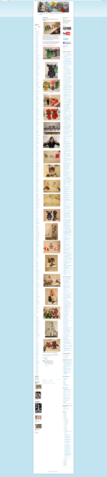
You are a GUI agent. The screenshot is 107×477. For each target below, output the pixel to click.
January (65, 458)
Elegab (37, 330)
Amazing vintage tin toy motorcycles (67, 435)
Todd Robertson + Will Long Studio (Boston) (67, 308)
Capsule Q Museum (37, 64)
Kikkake (37, 341)
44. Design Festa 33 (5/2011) (67, 207)
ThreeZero (37, 272)
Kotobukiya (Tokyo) (66, 319)
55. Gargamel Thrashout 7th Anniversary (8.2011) (67, 188)
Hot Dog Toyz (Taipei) (66, 290)
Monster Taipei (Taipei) (66, 281)
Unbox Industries (37, 293)
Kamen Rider (37, 142)
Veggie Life (37, 297)
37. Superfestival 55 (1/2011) (67, 219)
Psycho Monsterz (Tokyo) (66, 296)
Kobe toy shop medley (66, 334)
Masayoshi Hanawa (37, 170)
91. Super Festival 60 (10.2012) (67, 131)
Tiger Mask (37, 273)
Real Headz (37, 222)
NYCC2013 (37, 198)
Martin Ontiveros (37, 167)
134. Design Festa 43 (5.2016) (67, 62)
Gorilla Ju (37, 110)
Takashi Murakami (37, 262)
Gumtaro (37, 112)
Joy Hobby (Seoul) (65, 280)
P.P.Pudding (37, 204)
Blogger (57, 471)
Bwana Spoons (38, 59)
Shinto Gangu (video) (66, 335)
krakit (45, 359)
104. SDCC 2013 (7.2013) (66, 110)
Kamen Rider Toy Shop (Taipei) (67, 293)
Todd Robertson (38, 275)
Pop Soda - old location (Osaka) (67, 345)
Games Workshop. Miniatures (37, 98)
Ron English (37, 229)
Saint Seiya (37, 232)
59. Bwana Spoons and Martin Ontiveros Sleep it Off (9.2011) (67, 181)
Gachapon (37, 96)
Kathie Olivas (37, 143)
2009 (64, 463)
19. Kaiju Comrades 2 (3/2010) (67, 247)
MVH (36, 192)
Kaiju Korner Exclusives (37, 139)
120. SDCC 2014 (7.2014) (66, 82)
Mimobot (37, 181)
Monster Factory (37, 187)
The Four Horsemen (37, 269)
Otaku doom (37, 203)
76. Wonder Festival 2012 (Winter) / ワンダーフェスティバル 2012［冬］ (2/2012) (67, 154)
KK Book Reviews (37, 148)
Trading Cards (38, 286)
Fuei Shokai (37, 94)
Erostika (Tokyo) (65, 325)
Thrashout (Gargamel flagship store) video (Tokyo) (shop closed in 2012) (67, 349)
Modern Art (37, 185)
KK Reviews (37, 149)
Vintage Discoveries (37, 301)
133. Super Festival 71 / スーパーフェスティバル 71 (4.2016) (67, 64)
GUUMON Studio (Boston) (66, 306)
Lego (36, 157)
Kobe (36, 150)
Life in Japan (37, 158)
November (65, 420)
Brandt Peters (37, 55)
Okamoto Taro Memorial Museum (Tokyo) (66, 282)
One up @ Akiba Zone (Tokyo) (67, 320)
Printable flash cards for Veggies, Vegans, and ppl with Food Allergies (67, 372)
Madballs (37, 162)
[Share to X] (55, 354)
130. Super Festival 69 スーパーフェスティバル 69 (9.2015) (67, 69)
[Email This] (53, 354)
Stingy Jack (64, 379)
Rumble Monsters (37, 231)
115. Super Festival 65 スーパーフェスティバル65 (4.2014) (67, 91)
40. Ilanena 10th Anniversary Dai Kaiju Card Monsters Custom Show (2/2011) (67, 213)
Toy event (50, 355)
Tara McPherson (37, 265)
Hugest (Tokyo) (65, 324)
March (65, 429)
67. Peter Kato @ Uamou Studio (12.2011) (66, 168)
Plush (36, 213)
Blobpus (37, 52)
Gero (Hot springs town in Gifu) (67, 403)
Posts (64, 47)
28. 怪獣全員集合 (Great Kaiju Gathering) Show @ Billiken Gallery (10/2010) (67, 233)
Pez (36, 209)
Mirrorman (37, 183)
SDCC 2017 (37, 237)
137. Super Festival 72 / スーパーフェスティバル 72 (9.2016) (67, 58)
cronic (36, 77)
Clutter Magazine (37, 70)
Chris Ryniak (37, 67)
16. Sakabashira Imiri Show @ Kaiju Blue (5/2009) (67, 252)
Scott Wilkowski (38, 233)
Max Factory (37, 172)
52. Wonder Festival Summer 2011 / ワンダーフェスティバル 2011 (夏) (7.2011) (67, 194)
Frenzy (37, 93)
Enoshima (64, 392)
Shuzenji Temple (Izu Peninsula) (66, 401)
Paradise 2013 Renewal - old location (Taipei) (67, 339)
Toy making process (37, 284)
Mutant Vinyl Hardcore (37, 191)
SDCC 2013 (37, 235)
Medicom (37, 175)
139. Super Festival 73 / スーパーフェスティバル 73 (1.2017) (67, 55)
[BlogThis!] (54, 354)
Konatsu (37, 151)
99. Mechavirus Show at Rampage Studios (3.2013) (67, 117)
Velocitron (37, 298)
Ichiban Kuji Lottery (37, 123)
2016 (64, 414)
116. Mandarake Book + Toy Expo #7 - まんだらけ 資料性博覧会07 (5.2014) (67, 89)
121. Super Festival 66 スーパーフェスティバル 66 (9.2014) (67, 81)
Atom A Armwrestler (37, 44)
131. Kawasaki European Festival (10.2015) (66, 68)
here (57, 43)
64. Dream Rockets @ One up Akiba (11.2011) (67, 174)
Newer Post (44, 379)
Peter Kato (37, 208)
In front (37, 127)
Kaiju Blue (37, 137)
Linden (37, 159)
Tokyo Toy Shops (65, 355)
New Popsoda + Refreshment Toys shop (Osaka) (67, 304)
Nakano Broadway (37, 195)
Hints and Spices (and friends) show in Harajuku (68, 453)
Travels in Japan (37, 287)
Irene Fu (37, 129)
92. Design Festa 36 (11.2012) (67, 130)
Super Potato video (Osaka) (67, 295)
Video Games (37, 300)
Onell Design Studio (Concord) (67, 305)
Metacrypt (37, 177)
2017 (64, 413)
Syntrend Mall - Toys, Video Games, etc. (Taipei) (67, 286)
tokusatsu (37, 276)
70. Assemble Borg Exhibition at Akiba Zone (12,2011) (67, 163)
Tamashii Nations (37, 264)
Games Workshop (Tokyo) (66, 309)
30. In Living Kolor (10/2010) (67, 229)
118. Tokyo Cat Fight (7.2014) (67, 85)
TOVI (36, 280)
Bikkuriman (37, 50)
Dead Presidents (37, 78)
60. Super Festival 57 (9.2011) (67, 179)
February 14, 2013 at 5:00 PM (48, 364)
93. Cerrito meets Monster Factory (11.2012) (66, 129)
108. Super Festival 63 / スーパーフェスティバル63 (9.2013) (67, 102)
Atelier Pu (37, 318)
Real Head (37, 221)
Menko (37, 176)
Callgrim (37, 61)
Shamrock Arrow (37, 241)
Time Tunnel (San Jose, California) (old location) (66, 342)
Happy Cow (64, 374)
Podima (37, 214)
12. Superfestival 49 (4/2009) (67, 257)
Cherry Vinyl (37, 66)
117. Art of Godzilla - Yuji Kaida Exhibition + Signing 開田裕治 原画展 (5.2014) (67, 87)
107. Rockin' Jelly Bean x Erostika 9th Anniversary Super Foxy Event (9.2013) (67, 105)
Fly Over (37, 92)
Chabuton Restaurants (66, 361)
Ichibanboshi (37, 124)
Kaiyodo (37, 141)
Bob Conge (37, 54)
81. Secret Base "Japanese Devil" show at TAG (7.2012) (67, 146)
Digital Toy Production (37, 84)
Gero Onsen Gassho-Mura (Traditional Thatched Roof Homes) (67, 390)
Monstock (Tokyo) (65, 338)
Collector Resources (37, 72)
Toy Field (37, 282)
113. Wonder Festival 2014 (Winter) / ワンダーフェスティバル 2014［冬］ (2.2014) (67, 95)
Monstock (37, 345)
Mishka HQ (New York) (66, 322)
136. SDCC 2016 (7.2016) (66, 59)
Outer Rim (37, 348)
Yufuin (65, 433)
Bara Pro (37, 46)
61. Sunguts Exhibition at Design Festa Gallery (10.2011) (67, 178)
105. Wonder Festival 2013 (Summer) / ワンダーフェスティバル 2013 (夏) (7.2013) (67, 109)
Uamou (37, 365)
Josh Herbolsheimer (38, 135)
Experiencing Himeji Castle (67, 391)
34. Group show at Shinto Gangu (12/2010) (66, 224)
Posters (37, 217)
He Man (37, 117)
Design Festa (37, 329)
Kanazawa (64, 402)
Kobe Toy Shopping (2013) (67, 354)
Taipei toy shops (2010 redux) (67, 336)
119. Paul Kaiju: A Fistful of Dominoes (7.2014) (66, 84)
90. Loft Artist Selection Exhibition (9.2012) (66, 132)
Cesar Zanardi (38, 65)
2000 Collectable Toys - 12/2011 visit (66, 315)
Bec (36, 48)
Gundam (37, 113)
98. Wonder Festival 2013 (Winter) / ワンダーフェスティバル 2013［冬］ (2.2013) (67, 119)
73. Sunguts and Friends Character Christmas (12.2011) (67, 158)
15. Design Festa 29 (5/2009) (67, 253)
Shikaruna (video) (65, 337)
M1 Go (37, 342)
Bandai (37, 45)
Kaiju (36, 136)
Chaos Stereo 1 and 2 (66, 384)
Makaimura (37, 164)
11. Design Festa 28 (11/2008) (67, 258)
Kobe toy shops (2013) (66, 294)
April (65, 428)
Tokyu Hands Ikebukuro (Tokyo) (67, 297)
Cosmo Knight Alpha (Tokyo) (67, 330)
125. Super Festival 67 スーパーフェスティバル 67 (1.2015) (67, 76)
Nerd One (37, 196)
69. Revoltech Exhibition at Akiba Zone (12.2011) (66, 165)
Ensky (36, 88)
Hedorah (37, 118)
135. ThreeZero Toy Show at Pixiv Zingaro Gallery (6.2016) (67, 61)
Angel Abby (37, 317)
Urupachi (37, 368)
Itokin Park (37, 130)
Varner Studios (38, 296)
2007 (64, 465)
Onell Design (37, 200)
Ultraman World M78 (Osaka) (67, 278)
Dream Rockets (38, 87)
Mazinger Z (37, 174)
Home (51, 379)
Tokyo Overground (37, 277)
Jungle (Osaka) (65, 310)
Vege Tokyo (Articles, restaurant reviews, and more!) (67, 365)
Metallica (37, 178)
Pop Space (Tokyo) (65, 318)
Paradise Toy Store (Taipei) (67, 279)
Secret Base (37, 240)
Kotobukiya (37, 152)
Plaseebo (37, 351)
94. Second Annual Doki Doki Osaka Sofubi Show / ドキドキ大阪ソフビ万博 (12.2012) (67, 127)
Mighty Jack (37, 179)
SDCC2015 (37, 239)
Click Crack (37, 69)
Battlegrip (37, 320)
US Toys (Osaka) (65, 314)
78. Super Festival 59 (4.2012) (67, 150)
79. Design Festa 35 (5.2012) (67, 149)
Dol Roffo (37, 85)
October (65, 421)
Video (36, 299)
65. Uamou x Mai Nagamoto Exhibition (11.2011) (67, 172)
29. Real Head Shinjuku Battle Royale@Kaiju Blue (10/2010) (67, 231)
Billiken (37, 51)
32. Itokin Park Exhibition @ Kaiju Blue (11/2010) (67, 227)
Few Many (37, 90)
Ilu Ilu (36, 126)
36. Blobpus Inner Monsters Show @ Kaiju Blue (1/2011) (67, 220)
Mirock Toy (37, 182)
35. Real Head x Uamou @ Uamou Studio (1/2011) (67, 222)
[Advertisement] (51, 373)
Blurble (37, 53)
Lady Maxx (64, 383)
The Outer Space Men (37, 271)
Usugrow (37, 295)
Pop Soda (37, 215)
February (65, 430)
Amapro (37, 316)
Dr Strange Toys (38, 86)
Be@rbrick (37, 47)
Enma (64, 380)
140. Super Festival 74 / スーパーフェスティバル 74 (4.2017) (67, 53)
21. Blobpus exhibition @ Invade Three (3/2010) (66, 244)
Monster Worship (37, 188)
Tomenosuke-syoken (37, 363)
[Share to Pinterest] (56, 354)
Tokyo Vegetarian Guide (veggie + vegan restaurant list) (67, 363)
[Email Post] (52, 354)
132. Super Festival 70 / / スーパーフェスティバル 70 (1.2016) (67, 66)
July (65, 424)
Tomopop (37, 364)
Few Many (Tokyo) (65, 323)
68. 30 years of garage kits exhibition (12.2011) (67, 167)
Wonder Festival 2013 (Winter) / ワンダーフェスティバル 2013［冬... (68, 437)
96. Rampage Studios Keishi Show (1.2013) (67, 123)
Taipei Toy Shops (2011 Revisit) (67, 327)
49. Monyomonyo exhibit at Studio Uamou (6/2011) (67, 199)
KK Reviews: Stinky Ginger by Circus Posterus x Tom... (67, 455)
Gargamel (37, 333)
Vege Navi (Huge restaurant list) (67, 362)
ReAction (37, 220)
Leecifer (37, 156)
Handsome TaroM (37, 116)
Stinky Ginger (65, 377)
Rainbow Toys (38, 219)
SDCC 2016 (37, 236)
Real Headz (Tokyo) (66, 326)
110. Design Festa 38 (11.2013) (67, 100)
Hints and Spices (51, 36)
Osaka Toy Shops (65, 356)
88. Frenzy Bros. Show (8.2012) (67, 135)
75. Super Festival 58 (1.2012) (67, 155)
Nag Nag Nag (37, 193)
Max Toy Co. (37, 343)
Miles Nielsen (37, 180)
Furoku (37, 95)
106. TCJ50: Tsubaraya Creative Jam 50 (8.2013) (66, 107)
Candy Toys (37, 62)
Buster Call (37, 57)
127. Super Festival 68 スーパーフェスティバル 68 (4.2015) (67, 73)
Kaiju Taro (37, 140)
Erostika (37, 89)
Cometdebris (37, 73)
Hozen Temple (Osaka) (66, 399)
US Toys (37, 294)
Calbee (37, 60)
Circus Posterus (38, 68)
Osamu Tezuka (38, 202)
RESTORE (37, 353)
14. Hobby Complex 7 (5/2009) (67, 254)
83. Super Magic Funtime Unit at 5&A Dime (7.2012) (67, 143)
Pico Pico (37, 210)
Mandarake (37, 165)
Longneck (37, 160)
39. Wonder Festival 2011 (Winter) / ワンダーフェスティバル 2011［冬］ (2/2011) (67, 216)
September (65, 422)
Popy (36, 216)
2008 (64, 464)
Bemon (37, 49)
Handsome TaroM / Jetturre (38, 334)
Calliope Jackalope (65, 378)
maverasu (37, 171)
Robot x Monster (37, 356)
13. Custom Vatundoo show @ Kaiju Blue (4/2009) (67, 256)
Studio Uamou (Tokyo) (66, 331)
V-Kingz (37, 369)
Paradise (37, 205)
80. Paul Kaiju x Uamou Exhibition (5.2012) (66, 148)
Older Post (58, 379)
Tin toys (37, 274)
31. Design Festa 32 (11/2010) (67, 228)
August (65, 423)
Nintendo (37, 197)
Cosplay (37, 76)
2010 (64, 462)
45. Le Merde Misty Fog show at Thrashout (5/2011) (67, 206)
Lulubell (37, 161)
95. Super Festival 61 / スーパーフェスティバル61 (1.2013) (67, 124)
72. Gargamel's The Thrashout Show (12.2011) (67, 160)
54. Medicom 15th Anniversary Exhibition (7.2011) (67, 190)
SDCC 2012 (37, 234)
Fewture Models (38, 91)
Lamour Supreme (37, 154)
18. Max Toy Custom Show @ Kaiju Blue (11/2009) (67, 249)
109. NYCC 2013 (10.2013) (67, 101)
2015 (64, 415)
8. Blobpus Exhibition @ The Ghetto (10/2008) (67, 262)
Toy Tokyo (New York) (66, 328)
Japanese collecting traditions (37, 132)
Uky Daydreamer (37, 290)
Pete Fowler (37, 207)
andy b (64, 19)
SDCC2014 (37, 238)
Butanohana (37, 58)
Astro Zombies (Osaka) (66, 311)
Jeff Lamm (37, 133)
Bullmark (37, 56)
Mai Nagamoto (38, 163)
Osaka (37, 201)
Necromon (64, 382)
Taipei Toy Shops (65, 357)
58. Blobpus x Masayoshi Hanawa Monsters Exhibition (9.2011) (67, 183)
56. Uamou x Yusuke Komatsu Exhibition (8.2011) (67, 186)
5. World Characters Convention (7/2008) (66, 267)
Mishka (37, 184)
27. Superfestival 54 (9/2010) (67, 234)
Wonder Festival (37, 370)
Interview (37, 128)
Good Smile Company (37, 109)
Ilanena (37, 125)
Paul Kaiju (37, 206)
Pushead (37, 218)
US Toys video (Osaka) (66, 313)
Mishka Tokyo (65, 321)
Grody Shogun (38, 111)
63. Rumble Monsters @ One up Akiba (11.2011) (67, 175)
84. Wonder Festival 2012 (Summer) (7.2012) (66, 142)
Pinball (37, 211)
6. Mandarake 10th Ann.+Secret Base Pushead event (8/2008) (67, 266)
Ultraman (37, 291)
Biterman (64, 381)
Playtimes (37, 212)
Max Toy (37, 173)
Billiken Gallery (38, 321)
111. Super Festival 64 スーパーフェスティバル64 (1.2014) (67, 99)
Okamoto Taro (38, 199)
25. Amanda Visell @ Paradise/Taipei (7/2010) (66, 238)
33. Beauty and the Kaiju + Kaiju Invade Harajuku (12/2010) (67, 225)
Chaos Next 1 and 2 (66, 385)
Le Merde (37, 155)
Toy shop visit (37, 285)
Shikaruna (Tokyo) (65, 312)
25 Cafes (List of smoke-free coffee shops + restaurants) (67, 368)
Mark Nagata (37, 166)
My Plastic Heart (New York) (67, 329)
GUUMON (37, 114)
